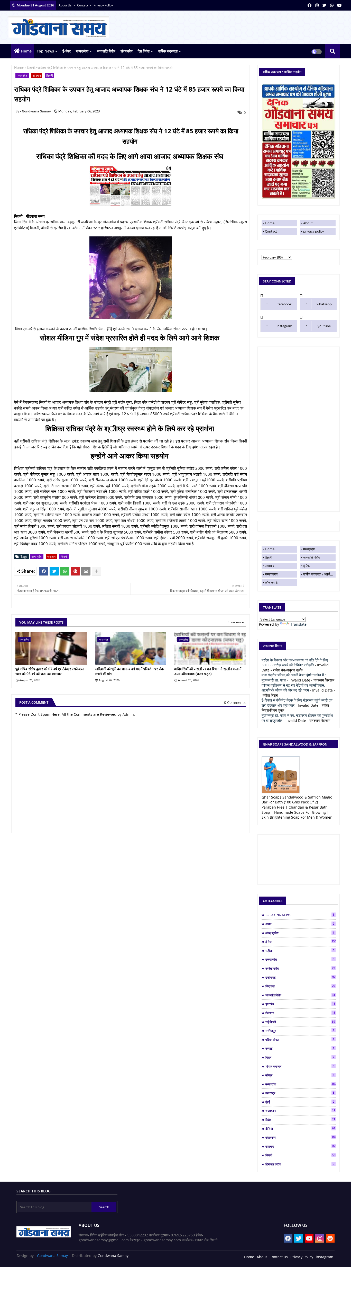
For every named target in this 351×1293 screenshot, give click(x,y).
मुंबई (299, 1102)
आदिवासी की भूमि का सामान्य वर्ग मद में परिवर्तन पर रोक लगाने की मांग (129, 671)
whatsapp (324, 304)
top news (45, 51)
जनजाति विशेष (106, 51)
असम (299, 924)
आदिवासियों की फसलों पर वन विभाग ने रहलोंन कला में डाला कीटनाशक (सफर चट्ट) (207, 671)
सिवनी (31, 67)
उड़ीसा (299, 950)
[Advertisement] (299, 429)
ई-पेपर (66, 51)
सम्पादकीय (271, 574)
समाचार (37, 75)
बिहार (299, 1057)
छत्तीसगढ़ (300, 977)
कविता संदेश (300, 968)
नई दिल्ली (300, 1022)
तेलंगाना (300, 1013)
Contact (271, 231)
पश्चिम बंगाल (299, 1039)
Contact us (279, 1256)
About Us (65, 5)
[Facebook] (43, 571)
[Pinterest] (75, 571)
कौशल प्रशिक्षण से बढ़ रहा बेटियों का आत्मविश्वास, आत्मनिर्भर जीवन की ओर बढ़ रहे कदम (293, 688)
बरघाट (299, 1048)
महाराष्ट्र (299, 1093)
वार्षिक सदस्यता (168, 51)
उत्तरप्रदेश (299, 959)
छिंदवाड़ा (300, 986)
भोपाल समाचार (299, 1066)
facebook (285, 304)
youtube (324, 326)
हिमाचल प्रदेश (299, 1164)
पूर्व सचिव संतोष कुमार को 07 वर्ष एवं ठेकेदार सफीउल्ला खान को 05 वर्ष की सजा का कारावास (49, 671)
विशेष (300, 1119)
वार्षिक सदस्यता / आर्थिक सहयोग (319, 574)
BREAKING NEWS (299, 915)
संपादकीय (127, 51)
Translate (298, 624)
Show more (236, 622)
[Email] (85, 571)
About (308, 223)
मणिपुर (299, 1075)
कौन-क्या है (271, 582)
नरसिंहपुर (299, 1030)
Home (26, 51)
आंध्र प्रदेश (299, 933)
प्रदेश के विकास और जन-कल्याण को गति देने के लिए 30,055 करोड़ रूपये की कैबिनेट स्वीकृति (295, 663)
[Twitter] (54, 571)
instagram (284, 326)
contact (83, 5)
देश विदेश (144, 51)
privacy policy (103, 5)
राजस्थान (300, 1110)
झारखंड (300, 1004)
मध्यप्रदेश (82, 51)
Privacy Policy (301, 1256)
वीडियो (300, 1128)
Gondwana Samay (52, 1255)
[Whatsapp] (64, 571)
